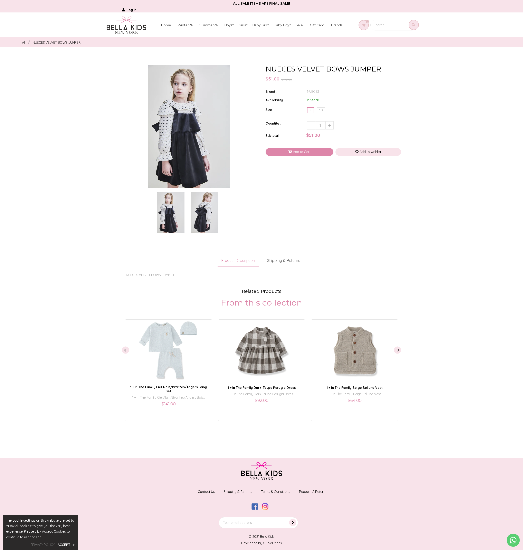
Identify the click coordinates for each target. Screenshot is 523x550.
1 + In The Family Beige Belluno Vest (354, 388)
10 (321, 110)
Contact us (206, 492)
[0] (362, 25)
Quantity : (273, 123)
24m (256, 347)
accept (66, 545)
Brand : (271, 91)
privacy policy (42, 545)
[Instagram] (267, 508)
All (23, 42)
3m (165, 347)
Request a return (312, 492)
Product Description (238, 260)
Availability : (275, 100)
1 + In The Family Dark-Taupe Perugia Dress (262, 388)
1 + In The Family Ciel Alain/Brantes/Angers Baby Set (168, 389)
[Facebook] (256, 508)
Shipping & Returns (283, 260)
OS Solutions (272, 543)
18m (348, 347)
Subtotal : (273, 136)
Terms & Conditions (275, 492)
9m (174, 347)
